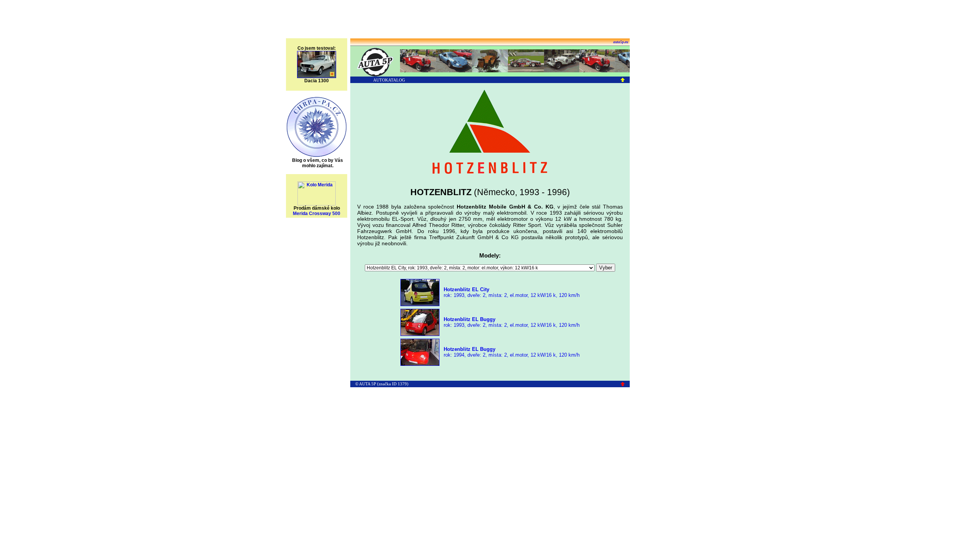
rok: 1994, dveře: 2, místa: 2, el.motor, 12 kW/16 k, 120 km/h (511, 352)
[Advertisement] (490, 20)
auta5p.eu (620, 42)
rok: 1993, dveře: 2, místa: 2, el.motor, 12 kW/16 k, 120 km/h (511, 292)
